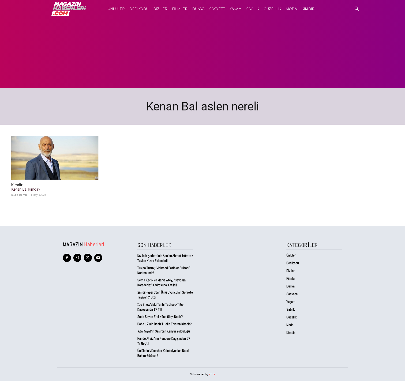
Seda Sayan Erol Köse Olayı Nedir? (160, 316)
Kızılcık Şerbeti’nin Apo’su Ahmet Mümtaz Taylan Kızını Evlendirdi (165, 258)
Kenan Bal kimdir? (25, 189)
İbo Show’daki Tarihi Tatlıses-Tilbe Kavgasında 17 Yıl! (160, 307)
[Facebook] (67, 258)
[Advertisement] (202, 53)
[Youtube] (98, 258)
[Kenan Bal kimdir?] (54, 158)
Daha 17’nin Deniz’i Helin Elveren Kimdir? (164, 324)
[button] (357, 9)
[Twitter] (88, 258)
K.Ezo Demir (19, 194)
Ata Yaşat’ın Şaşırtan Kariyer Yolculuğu (163, 331)
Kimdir (17, 185)
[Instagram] (77, 258)
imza (212, 374)
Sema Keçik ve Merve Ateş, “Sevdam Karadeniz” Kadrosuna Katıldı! (161, 282)
